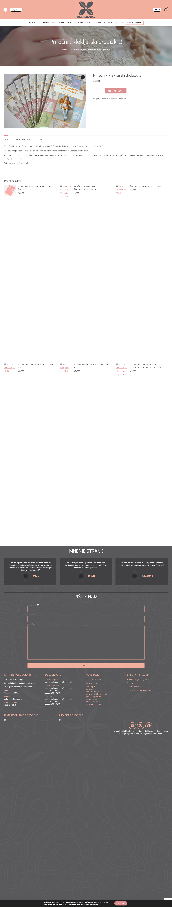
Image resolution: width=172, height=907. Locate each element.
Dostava (130, 683)
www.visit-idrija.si (92, 692)
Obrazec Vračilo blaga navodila (139, 690)
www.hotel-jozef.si (93, 701)
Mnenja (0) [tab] (40, 139)
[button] (83, 77)
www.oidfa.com (92, 699)
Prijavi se (16, 10)
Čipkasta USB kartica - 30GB (146, 186)
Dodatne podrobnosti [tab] (22, 139)
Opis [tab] (6, 139)
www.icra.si (90, 689)
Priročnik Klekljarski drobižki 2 (91, 365)
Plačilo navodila (133, 687)
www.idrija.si (90, 687)
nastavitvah (94, 904)
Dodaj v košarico (116, 91)
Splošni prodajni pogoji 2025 (137, 680)
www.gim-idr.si (91, 683)
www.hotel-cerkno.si (94, 704)
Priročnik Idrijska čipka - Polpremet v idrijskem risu (145, 365)
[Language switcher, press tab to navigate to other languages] (157, 10)
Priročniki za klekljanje (109, 99)
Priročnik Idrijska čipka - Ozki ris (35, 365)
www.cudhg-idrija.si (93, 697)
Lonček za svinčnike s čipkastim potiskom (86, 187)
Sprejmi (121, 903)
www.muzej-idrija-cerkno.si (96, 694)
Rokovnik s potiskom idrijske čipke (34, 187)
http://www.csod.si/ (93, 680)
